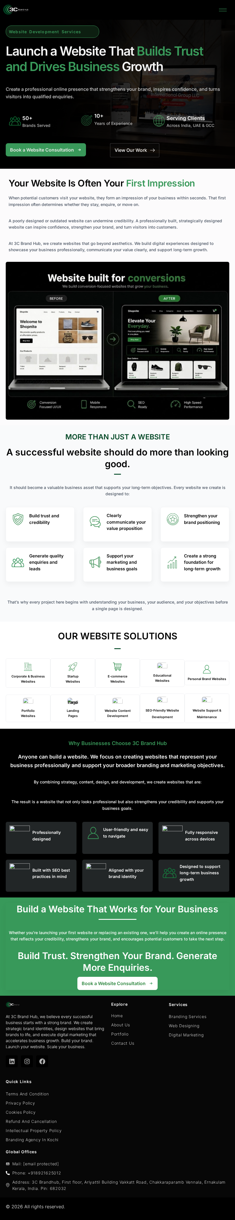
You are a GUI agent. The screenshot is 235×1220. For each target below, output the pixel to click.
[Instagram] (27, 1061)
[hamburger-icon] (222, 10)
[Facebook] (42, 1061)
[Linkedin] (12, 1061)
